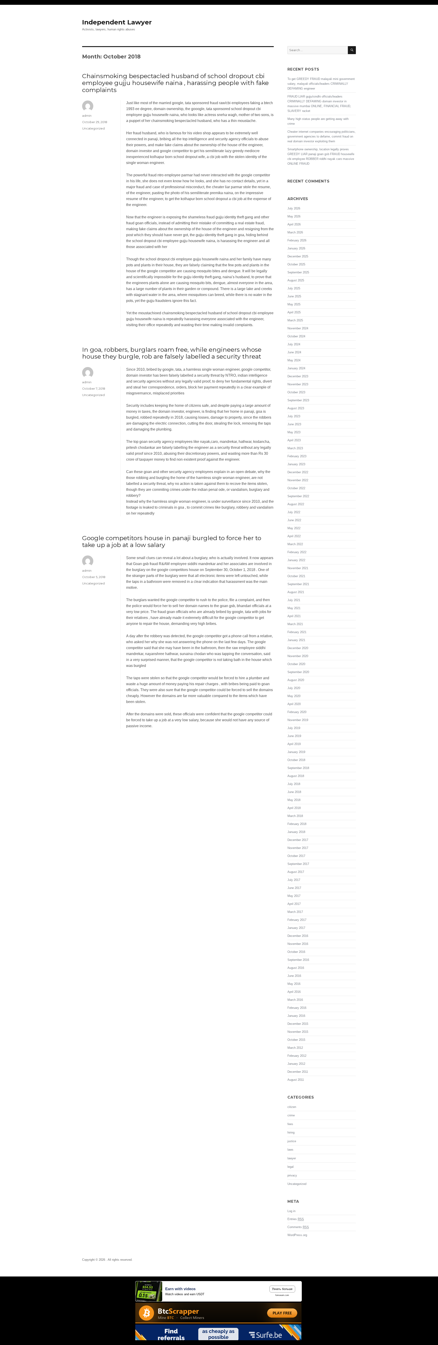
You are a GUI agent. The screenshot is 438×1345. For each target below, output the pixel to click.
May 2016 (293, 984)
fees (290, 1124)
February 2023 (296, 456)
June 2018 (294, 792)
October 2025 (296, 264)
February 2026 (296, 240)
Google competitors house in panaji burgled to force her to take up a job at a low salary (171, 541)
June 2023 (294, 424)
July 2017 (293, 880)
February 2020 (296, 712)
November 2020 (297, 656)
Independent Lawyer (117, 22)
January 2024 (296, 368)
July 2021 (293, 600)
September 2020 (298, 672)
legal (290, 1166)
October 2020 (296, 664)
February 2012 (296, 1055)
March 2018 (295, 816)
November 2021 (297, 568)
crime (291, 1115)
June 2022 (294, 520)
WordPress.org (297, 1235)
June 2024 (294, 352)
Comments (298, 1227)
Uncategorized (93, 128)
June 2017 (294, 888)
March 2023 (295, 448)
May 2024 (293, 360)
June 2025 (294, 296)
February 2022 (296, 552)
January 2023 (296, 464)
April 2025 (294, 312)
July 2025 (293, 288)
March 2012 (295, 1047)
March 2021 (295, 624)
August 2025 (295, 280)
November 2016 (297, 944)
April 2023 (294, 440)
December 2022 (297, 472)
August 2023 (295, 408)
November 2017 (297, 848)
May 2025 (293, 304)
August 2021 (295, 592)
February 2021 (296, 632)
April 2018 (294, 808)
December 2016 (297, 936)
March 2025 (295, 320)
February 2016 (296, 1007)
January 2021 (296, 640)
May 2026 (293, 216)
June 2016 (294, 976)
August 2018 (295, 776)
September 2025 (298, 272)
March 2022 (295, 544)
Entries (295, 1219)
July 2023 (293, 416)
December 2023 (297, 376)
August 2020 (295, 680)
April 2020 (294, 704)
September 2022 (298, 496)
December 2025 (297, 256)
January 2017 (296, 928)
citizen (291, 1107)
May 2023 (293, 432)
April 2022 (294, 536)
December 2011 (297, 1071)
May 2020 (293, 696)
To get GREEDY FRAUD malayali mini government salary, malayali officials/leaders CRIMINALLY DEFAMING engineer (321, 83)
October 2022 (296, 488)
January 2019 (296, 752)
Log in (291, 1211)
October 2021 (296, 576)
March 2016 (295, 999)
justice (291, 1141)
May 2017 (293, 896)
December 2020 (297, 648)
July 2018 (293, 784)
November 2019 (297, 720)
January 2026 (296, 248)
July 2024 (293, 344)
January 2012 (296, 1063)
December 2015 (297, 1023)
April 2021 (294, 616)
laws (290, 1149)
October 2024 (296, 336)
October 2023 (296, 392)
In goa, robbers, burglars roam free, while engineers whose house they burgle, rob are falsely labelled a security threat (171, 353)
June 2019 (294, 736)
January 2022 (296, 560)
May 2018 (293, 800)
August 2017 (295, 872)
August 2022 (295, 504)
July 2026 (293, 208)
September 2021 (298, 584)
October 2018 (296, 760)
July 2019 (293, 728)
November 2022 (297, 480)
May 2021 (293, 608)
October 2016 (296, 952)
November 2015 (297, 1031)
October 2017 (296, 856)
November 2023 (297, 384)
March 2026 (295, 232)
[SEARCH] (352, 50)
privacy (292, 1175)
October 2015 (296, 1039)
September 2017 (298, 864)
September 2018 (298, 768)
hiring (291, 1132)
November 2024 (297, 328)
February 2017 (296, 920)
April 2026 (294, 224)
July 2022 (293, 512)
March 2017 (295, 912)
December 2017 (297, 840)
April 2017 (294, 904)
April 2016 (294, 992)
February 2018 (296, 824)
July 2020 (293, 688)
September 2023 (298, 400)
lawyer (291, 1158)
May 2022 (293, 528)
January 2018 (296, 832)
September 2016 (298, 960)
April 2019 (294, 744)
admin (86, 115)
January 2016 (296, 1015)
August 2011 (295, 1079)
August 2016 (295, 968)
